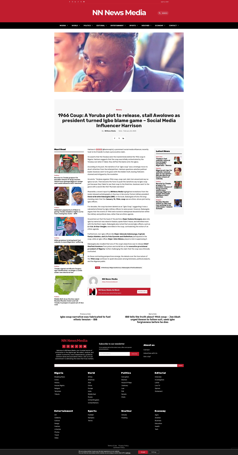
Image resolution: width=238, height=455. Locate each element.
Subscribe (134, 353)
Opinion (158, 168)
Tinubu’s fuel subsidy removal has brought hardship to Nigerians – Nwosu (163, 162)
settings (128, 453)
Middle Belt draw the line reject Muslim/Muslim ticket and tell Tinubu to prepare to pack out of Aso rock (69, 302)
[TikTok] (78, 2)
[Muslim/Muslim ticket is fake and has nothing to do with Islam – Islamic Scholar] (178, 203)
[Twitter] (81, 2)
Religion (158, 199)
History (119, 110)
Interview (159, 156)
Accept (143, 452)
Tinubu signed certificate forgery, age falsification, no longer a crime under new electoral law (68, 270)
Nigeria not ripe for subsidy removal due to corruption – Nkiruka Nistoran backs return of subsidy (164, 174)
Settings (153, 452)
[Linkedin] (75, 2)
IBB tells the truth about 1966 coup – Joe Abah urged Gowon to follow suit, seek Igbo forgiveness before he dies (152, 320)
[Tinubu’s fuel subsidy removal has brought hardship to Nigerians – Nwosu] (178, 160)
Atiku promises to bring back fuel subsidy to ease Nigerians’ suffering (68, 241)
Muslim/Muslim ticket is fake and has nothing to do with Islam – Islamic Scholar (164, 205)
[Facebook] (70, 2)
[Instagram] (72, 2)
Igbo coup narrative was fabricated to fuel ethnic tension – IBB (85, 318)
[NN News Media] (94, 281)
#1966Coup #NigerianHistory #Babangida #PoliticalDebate (121, 267)
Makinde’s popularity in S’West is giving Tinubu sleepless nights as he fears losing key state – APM (68, 212)
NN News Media (110, 131)
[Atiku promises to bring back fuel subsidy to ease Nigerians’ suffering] (69, 226)
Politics (56, 175)
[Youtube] (84, 2)
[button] (163, 13)
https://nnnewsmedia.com (110, 282)
